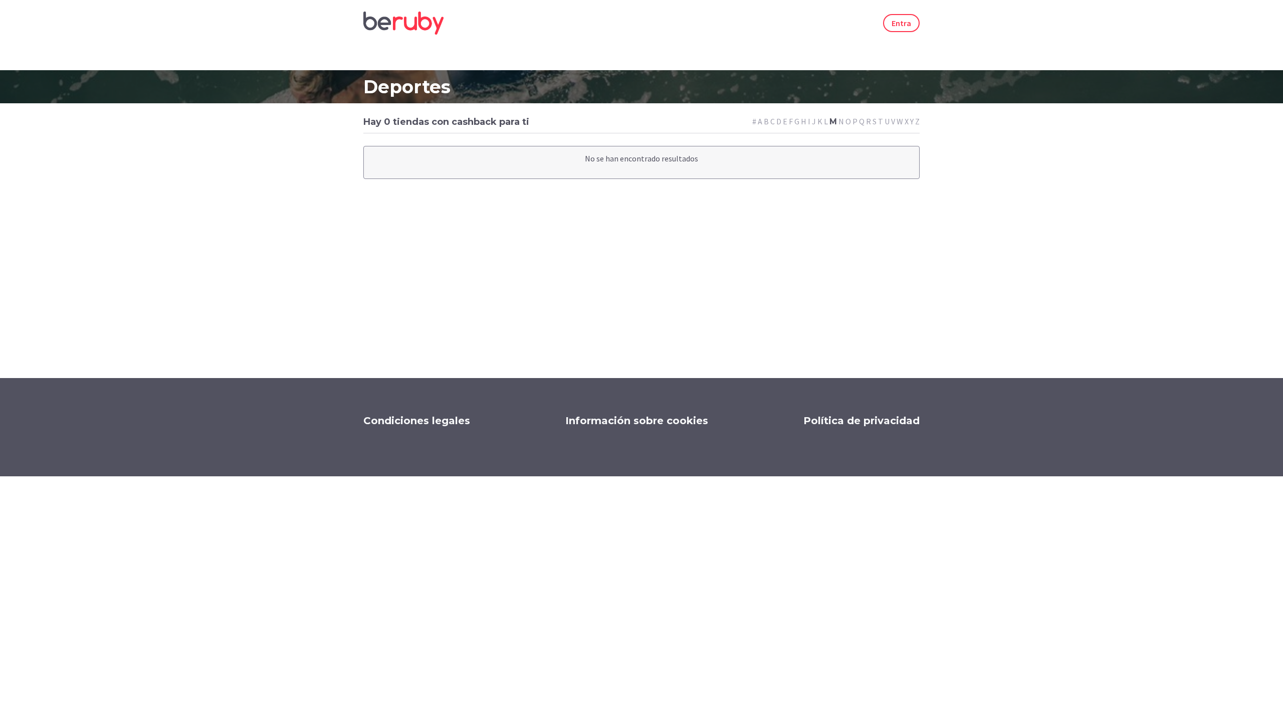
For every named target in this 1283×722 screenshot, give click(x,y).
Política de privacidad (861, 421)
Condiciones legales (416, 421)
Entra (901, 23)
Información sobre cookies (636, 421)
